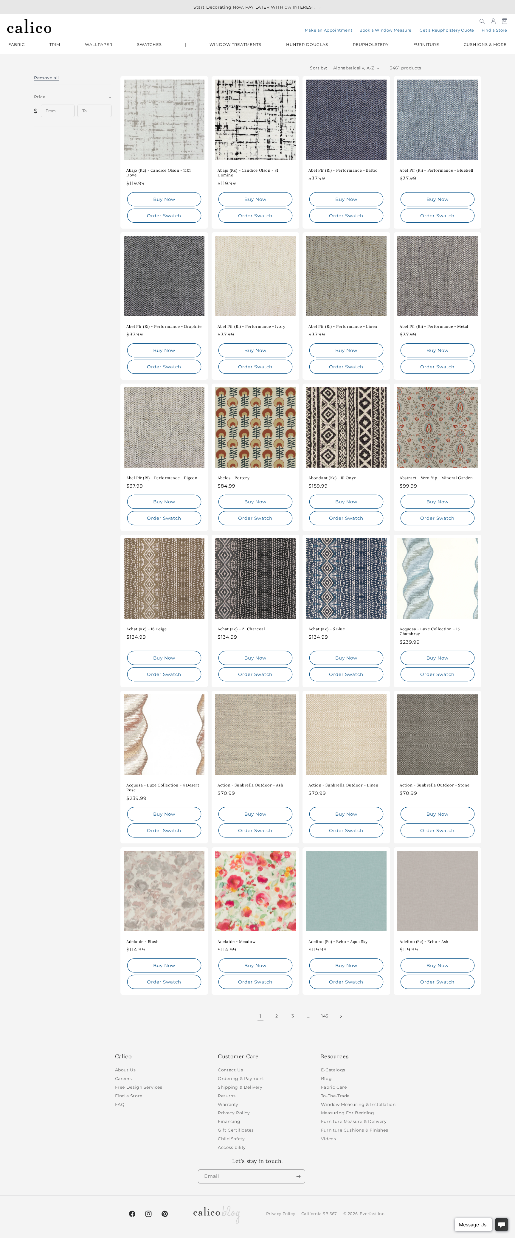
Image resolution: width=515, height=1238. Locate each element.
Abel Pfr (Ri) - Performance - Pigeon (162, 477)
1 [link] (261, 1016)
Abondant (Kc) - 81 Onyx (332, 477)
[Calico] (29, 26)
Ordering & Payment (241, 1078)
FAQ (120, 1104)
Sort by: (318, 68)
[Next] (298, 1176)
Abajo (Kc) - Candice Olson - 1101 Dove (158, 173)
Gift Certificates (236, 1130)
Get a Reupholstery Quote (447, 30)
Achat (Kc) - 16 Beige (146, 629)
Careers (123, 1078)
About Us (125, 1070)
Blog (326, 1078)
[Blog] (216, 1213)
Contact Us (230, 1070)
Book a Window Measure (385, 30)
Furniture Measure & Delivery (354, 1121)
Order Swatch (164, 215)
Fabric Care (334, 1087)
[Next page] (341, 1016)
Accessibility (232, 1147)
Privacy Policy (234, 1113)
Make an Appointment (328, 30)
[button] (46, 78)
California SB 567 (319, 1213)
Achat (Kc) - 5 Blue (326, 629)
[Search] (482, 21)
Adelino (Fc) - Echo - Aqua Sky (338, 941)
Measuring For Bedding (347, 1113)
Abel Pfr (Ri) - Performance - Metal (434, 326)
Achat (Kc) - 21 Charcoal (241, 629)
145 (324, 1016)
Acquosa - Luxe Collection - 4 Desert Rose (162, 788)
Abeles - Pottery (234, 477)
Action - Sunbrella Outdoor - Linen (343, 785)
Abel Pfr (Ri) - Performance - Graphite (164, 326)
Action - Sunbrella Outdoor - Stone (434, 785)
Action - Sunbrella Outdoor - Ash (250, 785)
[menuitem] (16, 45)
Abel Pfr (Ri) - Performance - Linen (342, 326)
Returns (226, 1096)
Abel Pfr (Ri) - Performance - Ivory (252, 326)
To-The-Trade (335, 1096)
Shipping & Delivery (240, 1087)
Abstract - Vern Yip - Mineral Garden (436, 477)
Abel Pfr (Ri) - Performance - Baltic (343, 170)
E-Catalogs (333, 1070)
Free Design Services (138, 1087)
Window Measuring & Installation (358, 1104)
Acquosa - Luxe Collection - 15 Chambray (430, 632)
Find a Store (494, 30)
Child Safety (231, 1138)
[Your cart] (504, 21)
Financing (229, 1121)
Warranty (228, 1104)
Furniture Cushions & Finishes (354, 1130)
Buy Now (164, 199)
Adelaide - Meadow (236, 941)
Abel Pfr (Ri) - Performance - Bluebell (437, 170)
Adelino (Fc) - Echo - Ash (424, 941)
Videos (328, 1138)
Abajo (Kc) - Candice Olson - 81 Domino (248, 173)
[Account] (493, 21)
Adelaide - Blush (142, 941)
